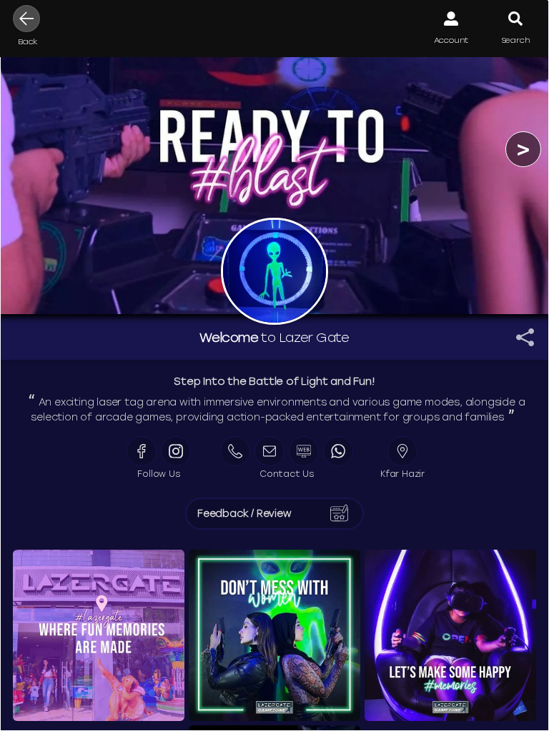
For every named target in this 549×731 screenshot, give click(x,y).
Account (451, 40)
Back (28, 41)
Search (515, 40)
